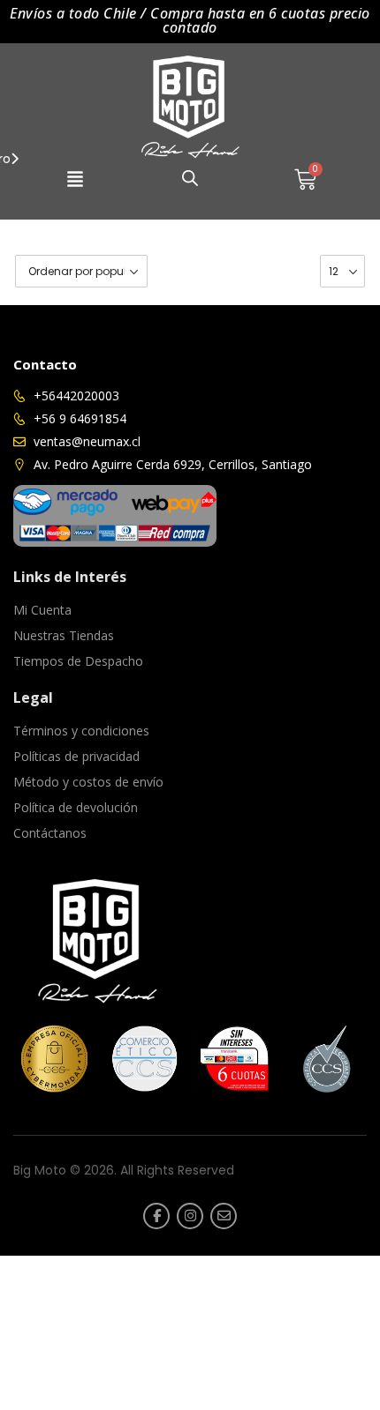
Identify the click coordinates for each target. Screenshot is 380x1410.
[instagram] (190, 1216)
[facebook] (156, 1216)
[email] (223, 1216)
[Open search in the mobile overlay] (190, 177)
